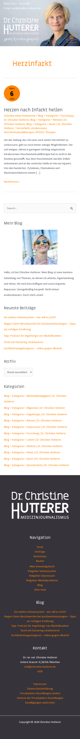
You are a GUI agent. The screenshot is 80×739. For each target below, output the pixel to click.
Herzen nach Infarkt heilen (33, 110)
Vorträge (40, 551)
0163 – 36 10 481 (20, 3)
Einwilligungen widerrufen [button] (40, 702)
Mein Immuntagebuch (42, 566)
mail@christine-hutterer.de (26, 8)
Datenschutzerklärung (40, 688)
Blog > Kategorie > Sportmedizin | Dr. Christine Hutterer (36, 465)
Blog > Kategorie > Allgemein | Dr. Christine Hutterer (34, 408)
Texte (40, 547)
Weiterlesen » (12, 182)
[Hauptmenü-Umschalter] (71, 37)
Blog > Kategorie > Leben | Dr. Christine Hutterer (32, 439)
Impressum (40, 684)
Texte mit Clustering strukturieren (23, 342)
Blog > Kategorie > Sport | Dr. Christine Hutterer (32, 458)
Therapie (50, 132)
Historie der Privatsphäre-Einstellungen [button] (40, 698)
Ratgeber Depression (42, 575)
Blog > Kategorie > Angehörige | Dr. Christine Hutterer (35, 414)
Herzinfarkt (23, 128)
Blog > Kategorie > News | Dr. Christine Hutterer (32, 452)
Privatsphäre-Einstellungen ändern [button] (40, 693)
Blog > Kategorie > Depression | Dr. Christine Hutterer (35, 427)
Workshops (40, 556)
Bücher (40, 561)
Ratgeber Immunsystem (42, 571)
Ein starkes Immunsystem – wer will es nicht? (30, 317)
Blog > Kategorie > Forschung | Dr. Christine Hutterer (35, 433)
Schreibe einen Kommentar (20, 115)
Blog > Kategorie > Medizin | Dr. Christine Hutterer (33, 446)
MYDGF (39, 132)
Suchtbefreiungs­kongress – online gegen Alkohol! (33, 348)
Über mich (40, 589)
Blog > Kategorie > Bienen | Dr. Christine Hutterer (33, 420)
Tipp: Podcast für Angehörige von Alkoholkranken (32, 335)
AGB (40, 671)
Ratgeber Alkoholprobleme (42, 580)
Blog (40, 585)
